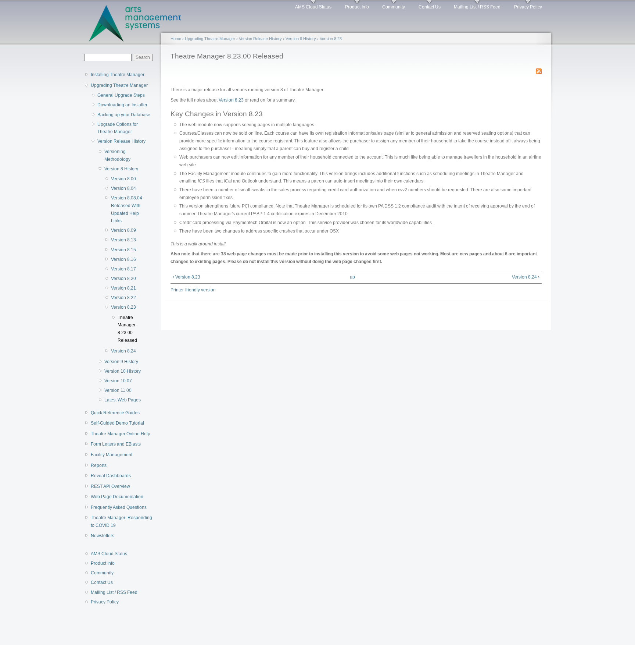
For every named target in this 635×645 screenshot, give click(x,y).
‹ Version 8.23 (186, 277)
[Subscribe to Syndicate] (539, 69)
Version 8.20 (123, 278)
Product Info (357, 7)
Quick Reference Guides (115, 412)
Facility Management (111, 454)
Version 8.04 (123, 188)
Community (393, 7)
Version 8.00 (123, 178)
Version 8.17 (123, 269)
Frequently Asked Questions (119, 507)
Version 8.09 (123, 230)
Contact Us (430, 7)
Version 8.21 (123, 288)
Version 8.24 (123, 351)
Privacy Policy (528, 7)
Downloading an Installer (122, 104)
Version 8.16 (123, 259)
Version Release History (121, 141)
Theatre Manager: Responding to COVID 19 (121, 521)
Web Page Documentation (117, 496)
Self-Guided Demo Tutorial (117, 423)
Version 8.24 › (525, 277)
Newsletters (102, 535)
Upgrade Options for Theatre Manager (117, 128)
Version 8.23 (123, 307)
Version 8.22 (123, 297)
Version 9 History (121, 361)
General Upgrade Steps (121, 95)
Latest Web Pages (122, 400)
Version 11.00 (118, 390)
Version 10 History (122, 371)
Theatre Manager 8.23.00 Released (127, 329)
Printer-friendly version (193, 290)
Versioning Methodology (117, 155)
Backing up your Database (123, 114)
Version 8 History (121, 168)
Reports (99, 465)
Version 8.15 (123, 249)
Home (176, 38)
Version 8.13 (123, 239)
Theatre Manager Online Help (120, 433)
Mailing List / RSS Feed (477, 7)
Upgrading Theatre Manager (119, 85)
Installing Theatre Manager (117, 74)
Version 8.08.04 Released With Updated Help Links (126, 209)
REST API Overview (110, 486)
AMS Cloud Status (313, 7)
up (352, 277)
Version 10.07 (118, 380)
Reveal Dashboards (111, 475)
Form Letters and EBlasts (116, 444)
